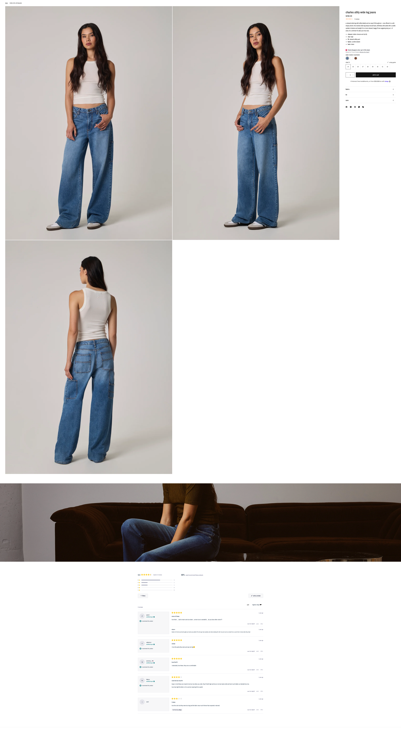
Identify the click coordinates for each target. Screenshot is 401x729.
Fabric (348, 89)
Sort (248, 605)
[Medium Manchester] (347, 58)
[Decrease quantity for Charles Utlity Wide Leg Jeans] (347, 74)
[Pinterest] (355, 107)
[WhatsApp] (359, 107)
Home (6, 3)
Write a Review (257, 596)
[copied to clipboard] (363, 107)
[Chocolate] (355, 58)
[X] (351, 107)
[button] (156, 580)
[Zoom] (168, 11)
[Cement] (351, 58)
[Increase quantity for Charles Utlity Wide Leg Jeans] (353, 74)
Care (347, 100)
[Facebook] (347, 107)
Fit (346, 95)
